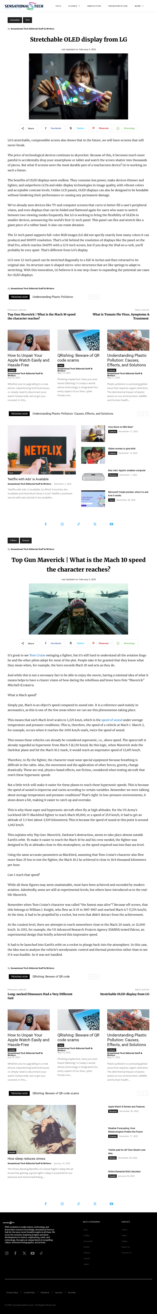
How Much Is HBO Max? (120, 427)
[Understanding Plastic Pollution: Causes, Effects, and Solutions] (128, 340)
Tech (27, 20)
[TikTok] (78, 524)
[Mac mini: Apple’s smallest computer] (93, 477)
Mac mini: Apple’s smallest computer (127, 470)
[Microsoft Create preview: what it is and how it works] (93, 498)
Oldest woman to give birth (122, 448)
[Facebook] (45, 524)
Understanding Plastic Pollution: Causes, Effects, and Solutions (127, 360)
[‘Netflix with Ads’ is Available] (42, 449)
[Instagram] (62, 524)
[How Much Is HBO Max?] (93, 433)
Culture (111, 370)
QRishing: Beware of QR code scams (78, 358)
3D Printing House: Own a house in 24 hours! (61, 413)
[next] (96, 297)
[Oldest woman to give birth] (93, 455)
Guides (12, 370)
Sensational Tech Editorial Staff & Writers (32, 28)
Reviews (113, 475)
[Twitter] (95, 524)
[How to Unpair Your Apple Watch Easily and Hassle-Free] (29, 340)
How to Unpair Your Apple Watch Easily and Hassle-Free (28, 360)
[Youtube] (111, 524)
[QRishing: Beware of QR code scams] (78, 340)
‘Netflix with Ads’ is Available (28, 479)
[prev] (90, 297)
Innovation (15, 20)
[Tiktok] (41, 1253)
